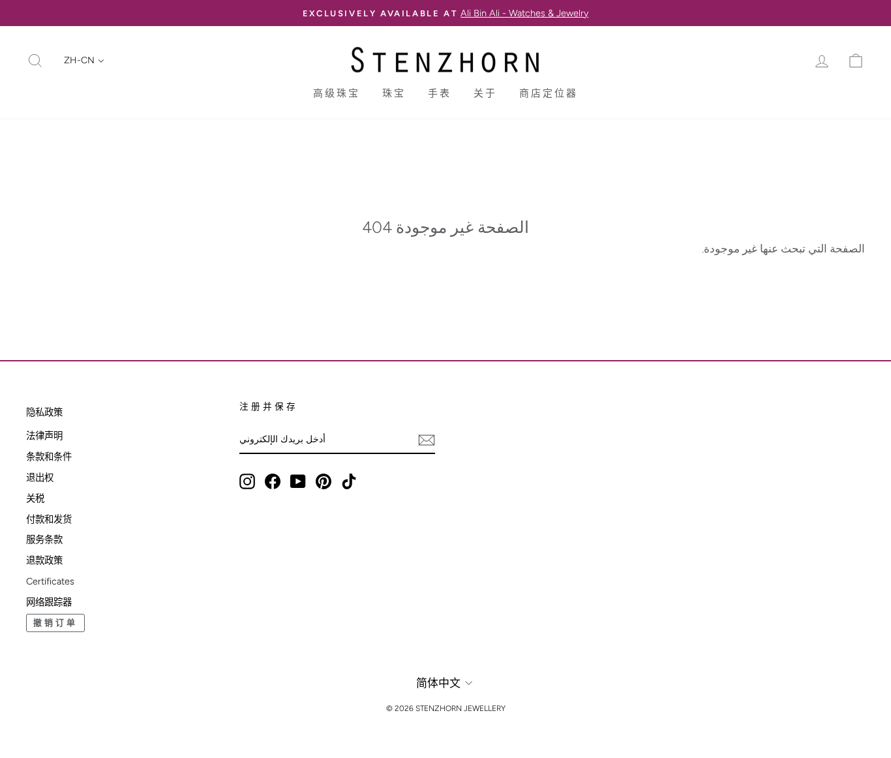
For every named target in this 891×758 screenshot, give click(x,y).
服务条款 (44, 539)
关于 (485, 93)
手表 (439, 93)
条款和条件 (49, 456)
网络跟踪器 (49, 602)
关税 (35, 498)
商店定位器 (548, 93)
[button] (84, 60)
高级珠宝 (336, 93)
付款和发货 (49, 519)
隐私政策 (44, 412)
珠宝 (394, 93)
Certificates (50, 581)
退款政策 (44, 560)
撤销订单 (55, 623)
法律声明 (44, 436)
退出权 (39, 477)
